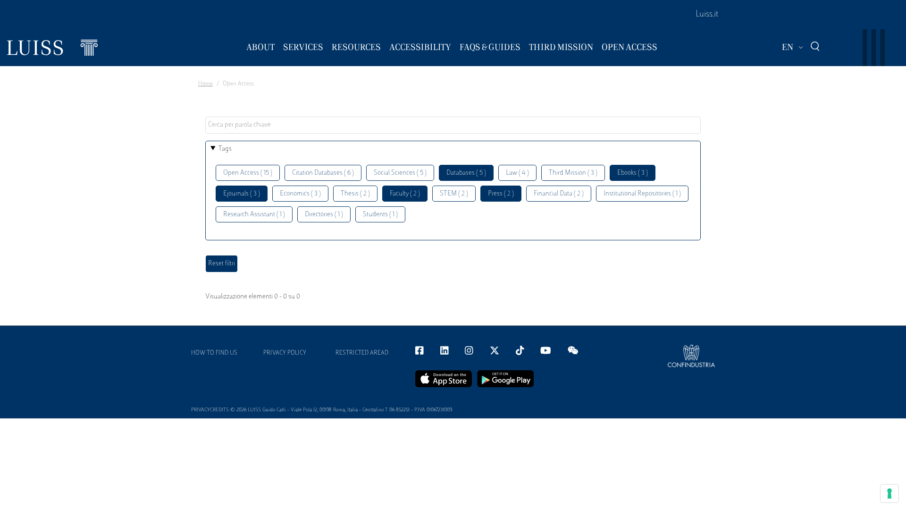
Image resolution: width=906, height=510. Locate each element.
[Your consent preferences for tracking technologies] (889, 493)
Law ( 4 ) (517, 173)
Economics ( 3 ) (300, 193)
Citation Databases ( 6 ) (323, 173)
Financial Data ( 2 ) (559, 193)
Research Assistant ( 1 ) (254, 214)
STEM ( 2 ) (454, 193)
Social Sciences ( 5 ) (400, 173)
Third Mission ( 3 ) (573, 173)
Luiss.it (707, 14)
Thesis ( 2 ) (355, 193)
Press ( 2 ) (501, 193)
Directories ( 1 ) (324, 214)
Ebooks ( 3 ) (632, 173)
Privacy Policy (284, 353)
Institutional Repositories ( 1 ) (642, 193)
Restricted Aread (362, 353)
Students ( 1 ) (380, 214)
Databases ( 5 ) (466, 173)
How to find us (214, 353)
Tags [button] (225, 149)
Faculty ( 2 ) (405, 193)
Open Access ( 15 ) (247, 173)
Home (205, 84)
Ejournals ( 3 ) (241, 193)
